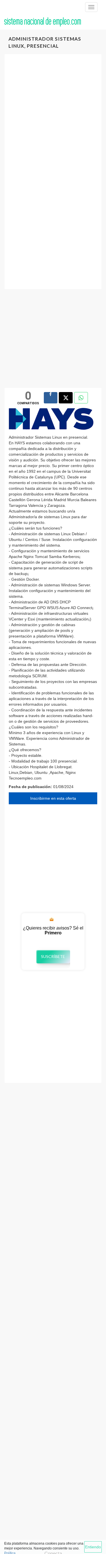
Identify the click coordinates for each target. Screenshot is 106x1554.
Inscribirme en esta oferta (53, 798)
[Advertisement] (53, 116)
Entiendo (93, 1547)
